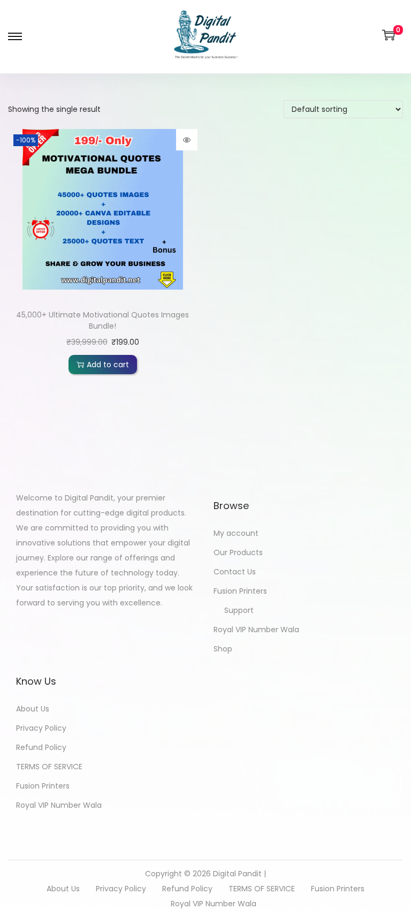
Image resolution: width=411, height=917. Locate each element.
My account (236, 533)
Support (239, 610)
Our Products (238, 552)
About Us (32, 708)
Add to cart (108, 364)
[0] (388, 34)
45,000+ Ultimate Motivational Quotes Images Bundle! (102, 320)
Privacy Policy (41, 728)
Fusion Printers (240, 591)
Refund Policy (41, 747)
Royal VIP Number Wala (256, 629)
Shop (223, 648)
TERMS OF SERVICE (49, 766)
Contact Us (235, 571)
